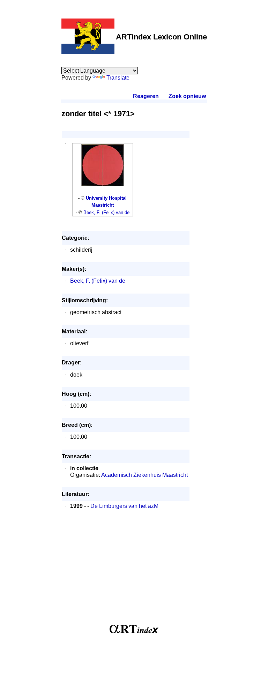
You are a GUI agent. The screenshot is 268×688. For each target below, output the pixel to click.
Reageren (146, 96)
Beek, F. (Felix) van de (106, 212)
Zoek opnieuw (187, 96)
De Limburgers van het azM (124, 506)
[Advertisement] (134, 571)
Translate (117, 78)
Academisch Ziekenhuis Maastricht (144, 475)
